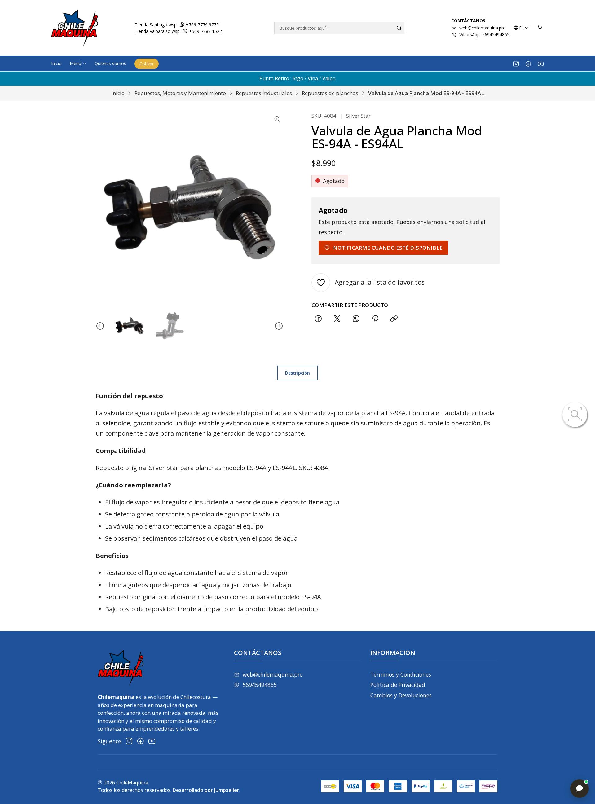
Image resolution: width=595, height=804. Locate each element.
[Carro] (540, 28)
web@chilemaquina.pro (482, 28)
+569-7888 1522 (205, 31)
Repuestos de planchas (330, 93)
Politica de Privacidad (397, 684)
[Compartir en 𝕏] (337, 319)
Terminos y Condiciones (400, 674)
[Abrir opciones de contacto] (579, 788)
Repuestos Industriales (264, 93)
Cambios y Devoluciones (401, 695)
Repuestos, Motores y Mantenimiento (180, 93)
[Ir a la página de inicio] (74, 27)
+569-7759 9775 (202, 25)
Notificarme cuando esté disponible (388, 247)
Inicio (118, 93)
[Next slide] (279, 325)
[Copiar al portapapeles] (393, 319)
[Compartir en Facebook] (318, 319)
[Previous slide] (100, 325)
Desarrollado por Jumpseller (206, 790)
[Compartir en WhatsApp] (356, 319)
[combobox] (339, 28)
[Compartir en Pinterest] (374, 319)
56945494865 (260, 684)
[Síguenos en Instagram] (516, 63)
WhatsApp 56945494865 (484, 34)
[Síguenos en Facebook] (528, 63)
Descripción (297, 373)
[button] (78, 63)
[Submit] (399, 28)
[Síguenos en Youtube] (540, 63)
